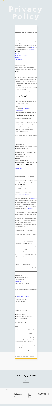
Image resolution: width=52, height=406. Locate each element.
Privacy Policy (29, 397)
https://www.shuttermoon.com (21, 26)
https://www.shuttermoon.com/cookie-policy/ (19, 110)
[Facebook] (14, 396)
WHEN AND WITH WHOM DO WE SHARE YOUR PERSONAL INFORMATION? (22, 296)
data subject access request (18, 357)
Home (28, 393)
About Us (29, 394)
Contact (29, 396)
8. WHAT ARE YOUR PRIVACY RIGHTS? (18, 57)
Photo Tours (29, 395)
